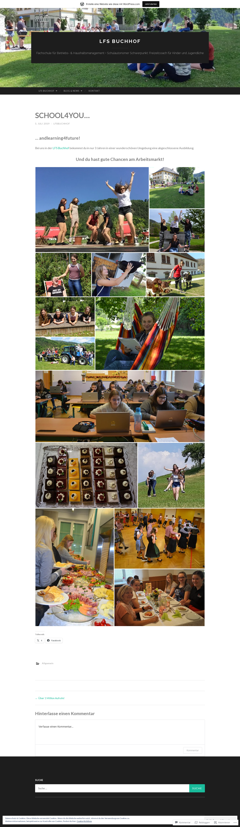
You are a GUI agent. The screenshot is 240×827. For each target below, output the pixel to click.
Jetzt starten (151, 4)
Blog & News (71, 91)
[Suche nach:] (120, 788)
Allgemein (48, 663)
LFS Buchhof (120, 41)
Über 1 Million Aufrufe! (49, 698)
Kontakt (94, 91)
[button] (92, 210)
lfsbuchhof (62, 123)
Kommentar (193, 750)
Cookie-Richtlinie (84, 821)
